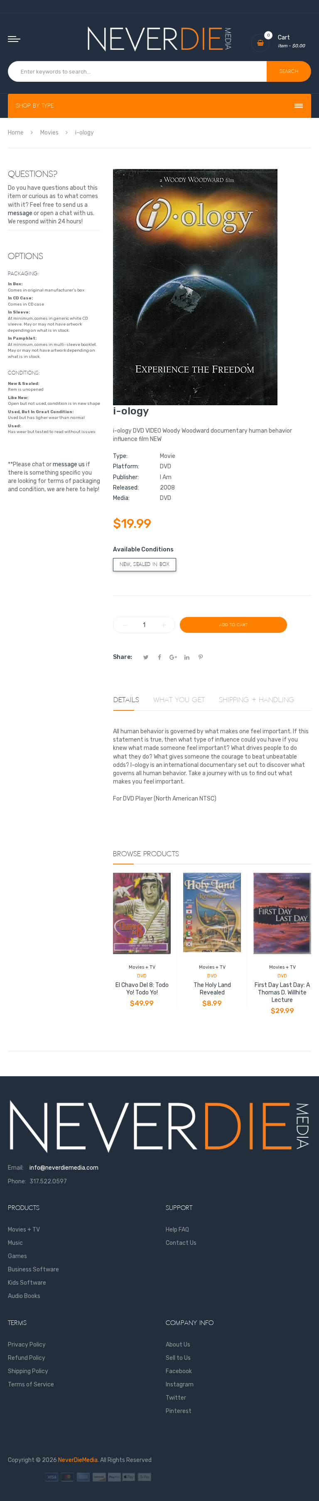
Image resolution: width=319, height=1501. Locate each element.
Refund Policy (26, 1357)
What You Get (179, 700)
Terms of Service (31, 1384)
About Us (178, 1344)
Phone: (17, 1181)
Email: (16, 1167)
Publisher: (126, 477)
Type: (120, 456)
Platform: (126, 466)
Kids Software (27, 1282)
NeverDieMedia (78, 1460)
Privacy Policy (27, 1344)
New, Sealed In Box (144, 564)
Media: (121, 498)
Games (17, 1256)
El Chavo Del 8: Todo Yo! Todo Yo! (142, 989)
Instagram (180, 1384)
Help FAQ (177, 1229)
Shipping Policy (28, 1371)
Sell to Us (178, 1357)
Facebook (179, 1371)
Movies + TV (142, 967)
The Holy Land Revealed (212, 989)
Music (15, 1242)
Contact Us (181, 1242)
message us (69, 464)
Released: (126, 487)
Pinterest (178, 1411)
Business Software (33, 1269)
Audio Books (24, 1296)
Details (126, 700)
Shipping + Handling (256, 700)
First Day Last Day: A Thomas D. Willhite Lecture (282, 993)
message (20, 213)
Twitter (176, 1397)
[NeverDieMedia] (159, 39)
